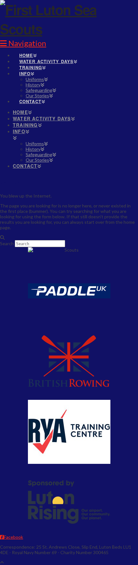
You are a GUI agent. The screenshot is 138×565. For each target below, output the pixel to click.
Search (7, 243)
